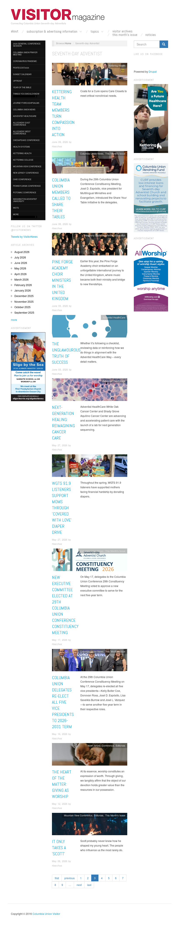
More (16, 214)
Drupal (153, 71)
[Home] (58, 15)
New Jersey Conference (26, 172)
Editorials (120, 745)
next (79, 885)
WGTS (16, 207)
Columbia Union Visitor (46, 913)
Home (68, 43)
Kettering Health (22, 153)
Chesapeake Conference (26, 140)
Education (120, 235)
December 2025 (24, 296)
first (57, 878)
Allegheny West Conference (22, 132)
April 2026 (20, 274)
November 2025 (24, 301)
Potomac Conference (24, 192)
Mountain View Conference (27, 166)
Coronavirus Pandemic (25, 61)
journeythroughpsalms (26, 103)
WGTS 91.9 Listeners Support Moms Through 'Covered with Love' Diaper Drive (62, 507)
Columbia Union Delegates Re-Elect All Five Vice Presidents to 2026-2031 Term (63, 702)
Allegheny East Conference (21, 123)
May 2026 (20, 268)
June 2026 (20, 263)
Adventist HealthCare (24, 116)
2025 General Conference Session (27, 44)
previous (69, 878)
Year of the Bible (22, 87)
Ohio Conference (22, 179)
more (14, 320)
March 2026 (21, 279)
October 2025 (22, 307)
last (89, 885)
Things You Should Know (26, 93)
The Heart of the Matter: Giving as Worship (61, 784)
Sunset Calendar (22, 74)
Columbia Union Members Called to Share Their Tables (61, 198)
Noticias (150, 35)
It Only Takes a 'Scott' (59, 848)
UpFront (17, 80)
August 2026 (21, 252)
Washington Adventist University (25, 200)
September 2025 (24, 312)
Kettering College (23, 159)
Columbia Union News (24, 109)
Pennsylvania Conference (27, 185)
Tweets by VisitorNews (24, 236)
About (14, 31)
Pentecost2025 (21, 67)
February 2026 (23, 285)
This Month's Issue (124, 35)
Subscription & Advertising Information (52, 32)
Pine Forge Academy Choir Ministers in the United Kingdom (62, 280)
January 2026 (22, 290)
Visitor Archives (122, 31)
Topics (95, 32)
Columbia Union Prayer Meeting (25, 53)
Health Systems (21, 146)
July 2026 (20, 257)
